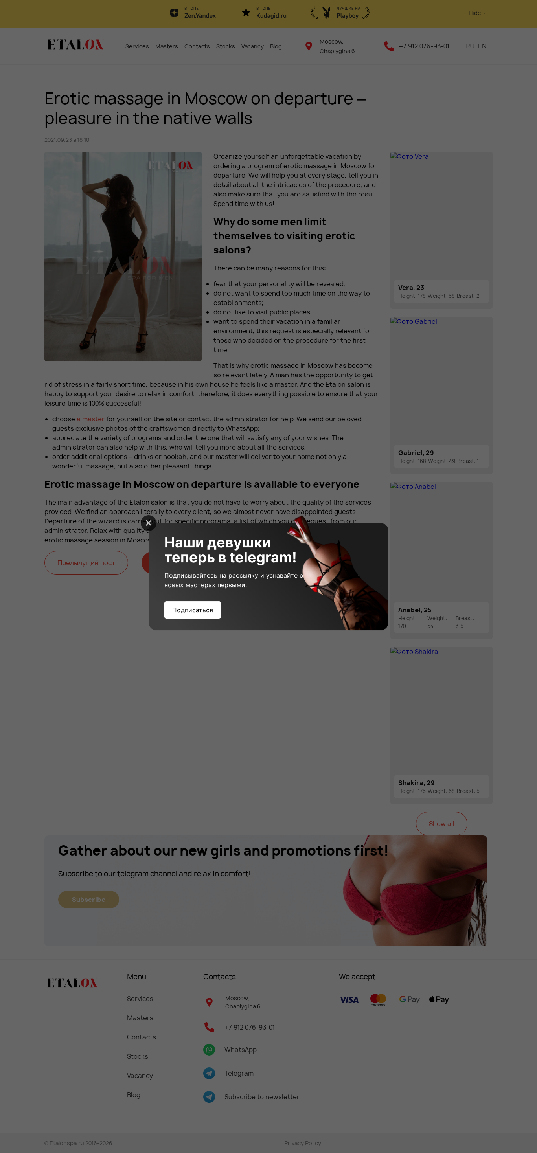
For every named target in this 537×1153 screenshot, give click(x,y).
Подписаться (192, 610)
